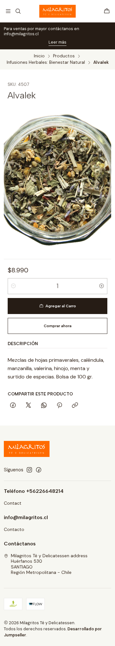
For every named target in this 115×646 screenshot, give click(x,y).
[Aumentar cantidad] (101, 286)
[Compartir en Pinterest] (59, 405)
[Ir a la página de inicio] (57, 11)
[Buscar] (17, 11)
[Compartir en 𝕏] (28, 405)
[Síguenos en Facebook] (38, 470)
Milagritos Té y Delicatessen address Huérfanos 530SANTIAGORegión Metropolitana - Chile (49, 564)
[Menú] (8, 11)
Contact (12, 503)
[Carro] (107, 11)
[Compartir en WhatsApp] (44, 405)
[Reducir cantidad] (13, 286)
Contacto (14, 529)
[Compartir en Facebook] (13, 405)
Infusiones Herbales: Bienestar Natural (46, 62)
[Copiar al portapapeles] (75, 405)
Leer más (57, 42)
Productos (64, 56)
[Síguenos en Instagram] (29, 470)
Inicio (39, 56)
